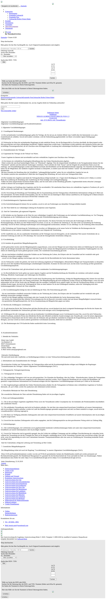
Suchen (31, 48)
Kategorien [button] (9, 11)
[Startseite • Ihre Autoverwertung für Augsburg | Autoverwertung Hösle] (1, 2)
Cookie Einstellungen (12, 504)
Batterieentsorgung (11, 515)
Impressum (8, 472)
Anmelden (8, 24)
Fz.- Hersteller (5, 54)
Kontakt (8, 21)
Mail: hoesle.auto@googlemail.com (16, 525)
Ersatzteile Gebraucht (16, 15)
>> (2, 109)
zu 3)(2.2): (53, 69)
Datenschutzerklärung (12, 469)
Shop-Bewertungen (11, 26)
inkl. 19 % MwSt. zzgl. (48, 120)
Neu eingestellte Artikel (8, 111)
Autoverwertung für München (15, 495)
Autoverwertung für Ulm (13, 480)
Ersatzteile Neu (14, 17)
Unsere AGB (9, 470)
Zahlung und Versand (12, 476)
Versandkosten (61, 120)
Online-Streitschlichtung (10, 512)
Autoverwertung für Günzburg (15, 497)
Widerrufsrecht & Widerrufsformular (17, 500)
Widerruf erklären (10, 502)
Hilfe (3, 62)
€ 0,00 (9, 32)
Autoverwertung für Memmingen (16, 489)
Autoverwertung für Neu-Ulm (15, 487)
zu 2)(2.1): (53, 65)
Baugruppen (13, 13)
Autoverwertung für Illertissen (15, 498)
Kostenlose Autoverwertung (14, 478)
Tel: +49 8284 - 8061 (12, 522)
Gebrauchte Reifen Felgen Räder (20, 19)
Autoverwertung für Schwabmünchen (17, 482)
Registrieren (9, 23)
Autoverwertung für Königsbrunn (16, 483)
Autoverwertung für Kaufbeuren (15, 485)
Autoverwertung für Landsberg (15, 491)
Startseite (23, 6)
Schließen (6, 92)
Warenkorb (9, 28)
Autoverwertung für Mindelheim (15, 493)
